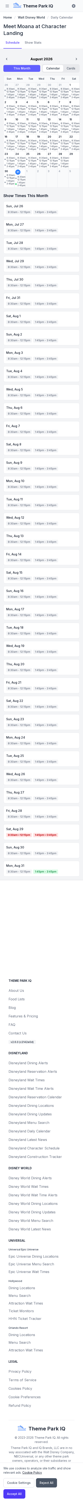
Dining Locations (22, 1288)
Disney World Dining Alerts (30, 1178)
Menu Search (20, 1295)
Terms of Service (22, 1380)
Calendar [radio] (53, 68)
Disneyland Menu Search (29, 1122)
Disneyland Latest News (28, 1140)
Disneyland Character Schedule (34, 1148)
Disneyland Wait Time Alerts (31, 1088)
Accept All (14, 1494)
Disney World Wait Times (29, 1186)
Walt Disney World (31, 17)
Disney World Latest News (30, 1229)
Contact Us (18, 1033)
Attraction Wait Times (26, 1303)
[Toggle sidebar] (7, 6)
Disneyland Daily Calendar (30, 1131)
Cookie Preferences (25, 1397)
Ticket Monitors (21, 1311)
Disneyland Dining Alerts (28, 1063)
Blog (12, 1007)
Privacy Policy (20, 1371)
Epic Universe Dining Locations (34, 1256)
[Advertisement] (41, 928)
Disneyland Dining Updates (30, 1114)
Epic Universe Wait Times (29, 1272)
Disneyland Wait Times (27, 1080)
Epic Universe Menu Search (31, 1264)
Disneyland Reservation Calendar (35, 1097)
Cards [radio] (71, 68)
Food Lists (17, 999)
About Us (16, 990)
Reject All (46, 1483)
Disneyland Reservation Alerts (33, 1071)
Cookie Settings (19, 1483)
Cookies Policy (20, 1388)
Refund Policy (20, 1405)
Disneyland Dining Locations (31, 1105)
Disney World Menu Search (31, 1220)
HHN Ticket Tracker (25, 1318)
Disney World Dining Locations (33, 1203)
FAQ (12, 1024)
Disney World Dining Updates (32, 1212)
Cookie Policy (32, 1472)
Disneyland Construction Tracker (35, 1157)
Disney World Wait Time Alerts (33, 1195)
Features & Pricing (23, 1016)
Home (7, 17)
